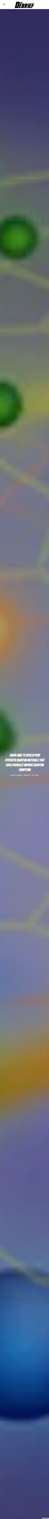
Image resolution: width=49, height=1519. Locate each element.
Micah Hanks (16, 775)
